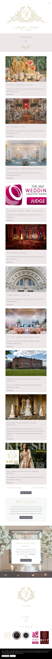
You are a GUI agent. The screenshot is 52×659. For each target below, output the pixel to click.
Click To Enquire (26, 560)
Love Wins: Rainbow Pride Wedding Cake (23, 337)
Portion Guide (26, 616)
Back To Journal (26, 492)
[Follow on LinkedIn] (31, 627)
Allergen (26, 621)
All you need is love (16, 127)
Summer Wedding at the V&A (18, 295)
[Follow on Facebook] (21, 627)
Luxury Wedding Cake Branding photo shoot (25, 169)
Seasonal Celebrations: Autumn (20, 85)
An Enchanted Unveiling (16, 253)
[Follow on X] (23, 627)
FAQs (26, 618)
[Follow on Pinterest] (29, 627)
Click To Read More (26, 517)
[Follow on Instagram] (26, 627)
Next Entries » (39, 487)
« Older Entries (13, 487)
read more (10, 94)
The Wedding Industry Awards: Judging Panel (25, 211)
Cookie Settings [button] (5, 656)
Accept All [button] (13, 656)
